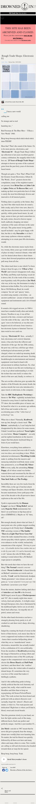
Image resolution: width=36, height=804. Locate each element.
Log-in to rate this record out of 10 (8, 764)
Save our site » (18, 13)
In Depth (14, 18)
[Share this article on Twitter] (6, 770)
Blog (27, 18)
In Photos (22, 18)
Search (32, 22)
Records (8, 18)
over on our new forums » (22, 36)
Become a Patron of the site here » (21, 770)
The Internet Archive (26, 40)
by (10, 102)
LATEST (2, 798)
